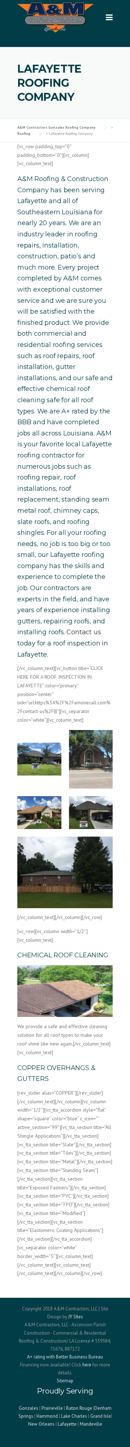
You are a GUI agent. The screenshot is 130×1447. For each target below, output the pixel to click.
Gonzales (28, 1408)
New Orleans (41, 1424)
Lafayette (67, 1424)
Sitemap (65, 1381)
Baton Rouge (79, 1408)
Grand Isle (100, 1416)
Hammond (47, 1416)
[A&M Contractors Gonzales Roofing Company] (55, 16)
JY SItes (75, 1317)
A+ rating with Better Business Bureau (65, 1357)
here (86, 1365)
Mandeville (91, 1424)
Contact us (83, 632)
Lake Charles (74, 1416)
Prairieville (52, 1408)
